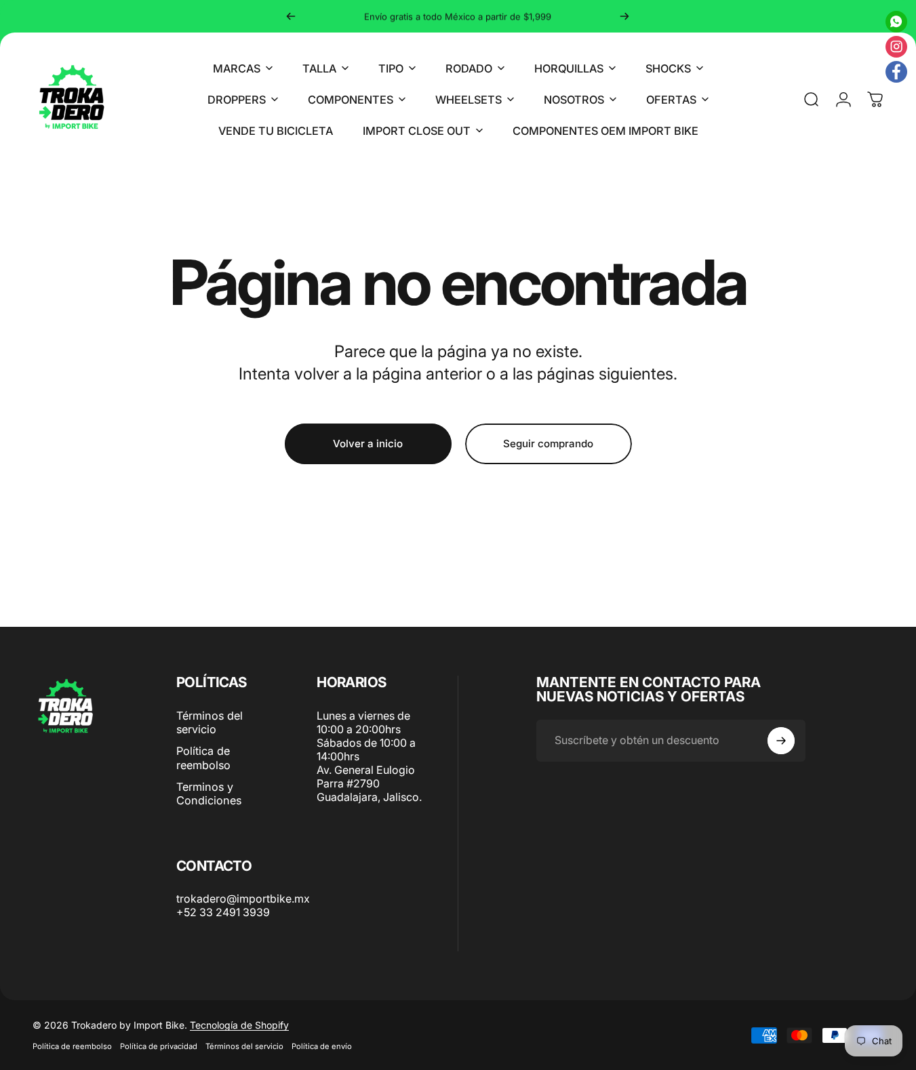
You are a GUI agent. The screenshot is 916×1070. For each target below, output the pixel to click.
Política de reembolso (203, 757)
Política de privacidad (158, 1046)
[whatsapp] (896, 22)
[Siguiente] (624, 16)
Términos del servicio (209, 722)
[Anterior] (291, 16)
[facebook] (896, 72)
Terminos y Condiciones (208, 793)
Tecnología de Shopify (239, 1025)
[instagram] (896, 47)
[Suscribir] (781, 740)
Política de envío (322, 1046)
